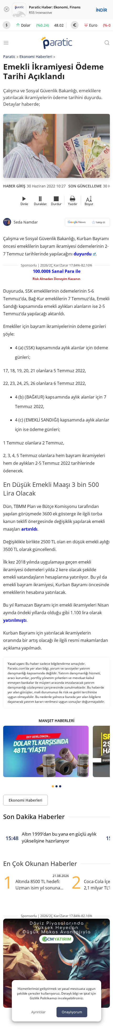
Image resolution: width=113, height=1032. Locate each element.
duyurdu (83, 254)
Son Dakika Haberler (34, 816)
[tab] (53, 786)
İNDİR (101, 10)
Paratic (9, 56)
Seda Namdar (26, 222)
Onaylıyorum (72, 1012)
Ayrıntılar (38, 1012)
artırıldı (29, 529)
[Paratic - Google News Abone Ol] (87, 224)
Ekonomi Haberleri (35, 56)
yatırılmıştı (15, 620)
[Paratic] (56, 43)
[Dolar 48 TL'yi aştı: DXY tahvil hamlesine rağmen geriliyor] (46, 751)
